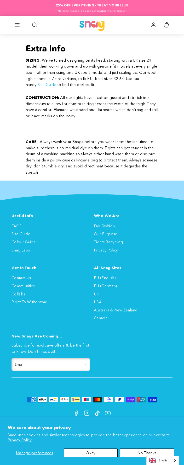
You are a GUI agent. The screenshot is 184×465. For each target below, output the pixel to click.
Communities (23, 285)
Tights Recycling (108, 242)
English (164, 460)
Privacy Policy (20, 440)
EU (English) (105, 277)
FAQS (17, 226)
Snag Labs (21, 250)
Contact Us (21, 277)
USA (98, 301)
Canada (100, 317)
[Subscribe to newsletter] (85, 364)
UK (96, 294)
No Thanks (147, 452)
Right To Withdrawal (29, 301)
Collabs (18, 294)
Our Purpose (105, 233)
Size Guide (47, 84)
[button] (17, 25)
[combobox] (162, 460)
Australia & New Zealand (116, 310)
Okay (90, 452)
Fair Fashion (104, 226)
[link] (153, 25)
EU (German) (105, 285)
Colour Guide (24, 242)
